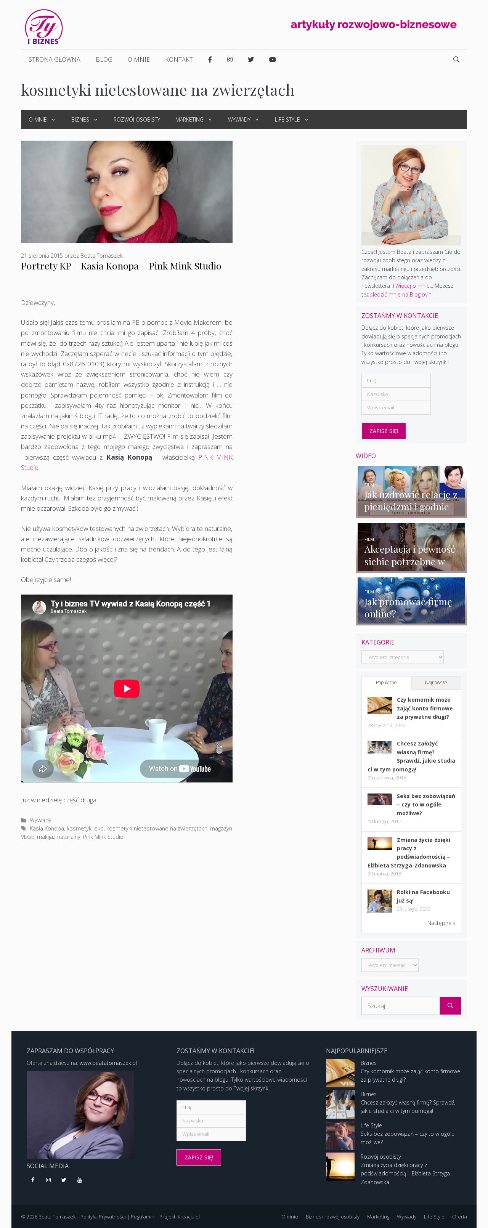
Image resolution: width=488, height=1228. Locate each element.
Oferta (459, 1216)
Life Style (287, 119)
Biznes (80, 119)
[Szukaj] (450, 1006)
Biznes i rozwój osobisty (333, 1216)
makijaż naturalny (58, 836)
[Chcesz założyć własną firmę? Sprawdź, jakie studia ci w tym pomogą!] (380, 751)
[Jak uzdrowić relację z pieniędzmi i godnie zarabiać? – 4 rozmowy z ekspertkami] (411, 513)
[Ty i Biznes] (44, 26)
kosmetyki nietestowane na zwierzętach (156, 828)
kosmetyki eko (85, 828)
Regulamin (142, 1216)
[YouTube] (79, 1180)
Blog (104, 59)
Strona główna (54, 59)
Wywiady (239, 119)
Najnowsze (436, 682)
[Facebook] (33, 1180)
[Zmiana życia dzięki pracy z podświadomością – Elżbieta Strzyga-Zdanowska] (380, 848)
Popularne (386, 682)
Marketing (189, 119)
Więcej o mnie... (414, 285)
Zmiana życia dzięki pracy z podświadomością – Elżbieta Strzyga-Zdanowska (406, 1173)
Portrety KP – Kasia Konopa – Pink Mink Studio (121, 265)
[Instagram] (48, 1180)
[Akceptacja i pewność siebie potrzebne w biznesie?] (411, 568)
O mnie (139, 59)
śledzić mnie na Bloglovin (401, 294)
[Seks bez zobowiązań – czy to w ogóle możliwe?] (380, 803)
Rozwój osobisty (137, 119)
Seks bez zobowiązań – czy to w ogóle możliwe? (426, 804)
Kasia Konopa (47, 828)
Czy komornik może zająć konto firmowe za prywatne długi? (425, 708)
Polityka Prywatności (103, 1216)
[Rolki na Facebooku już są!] (380, 912)
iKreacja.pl (188, 1216)
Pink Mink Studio (103, 836)
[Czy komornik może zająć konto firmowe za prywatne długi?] (380, 711)
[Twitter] (64, 1180)
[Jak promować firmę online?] (411, 620)
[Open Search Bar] (456, 59)
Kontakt (179, 59)
